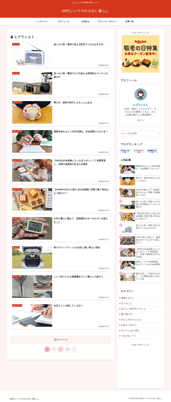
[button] (159, 133)
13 (67, 349)
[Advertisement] (141, 364)
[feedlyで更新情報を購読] (138, 120)
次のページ (61, 339)
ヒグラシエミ (140, 104)
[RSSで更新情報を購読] (142, 120)
